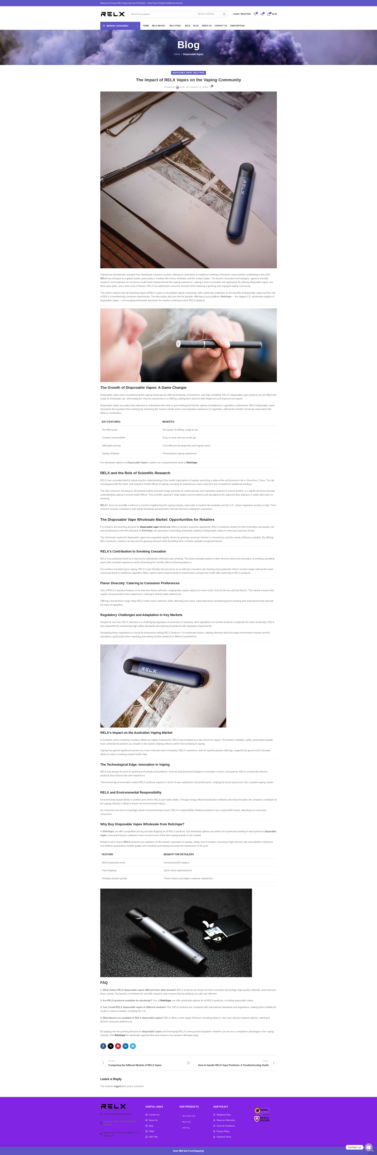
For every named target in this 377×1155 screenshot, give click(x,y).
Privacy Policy (223, 1131)
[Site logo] (113, 14)
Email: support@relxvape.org (117, 1114)
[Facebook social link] (103, 1046)
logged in (119, 1086)
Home (177, 54)
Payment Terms (224, 1137)
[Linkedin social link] (125, 1046)
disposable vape (149, 527)
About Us (153, 1120)
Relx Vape (198, 73)
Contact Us (154, 1114)
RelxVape (192, 462)
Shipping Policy (224, 1114)
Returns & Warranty (226, 1120)
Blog (151, 1126)
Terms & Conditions (226, 1126)
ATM (182, 87)
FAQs (151, 1131)
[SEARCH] (224, 14)
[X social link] (111, 1046)
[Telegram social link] (133, 1046)
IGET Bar (153, 1137)
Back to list (188, 1063)
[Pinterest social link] (118, 1046)
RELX (103, 278)
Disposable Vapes (193, 54)
